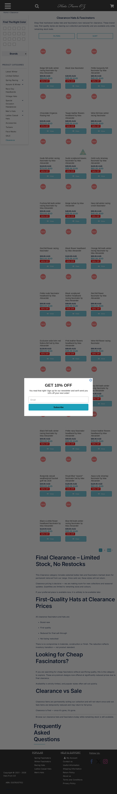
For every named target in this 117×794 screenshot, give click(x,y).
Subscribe (59, 407)
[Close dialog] (91, 380)
